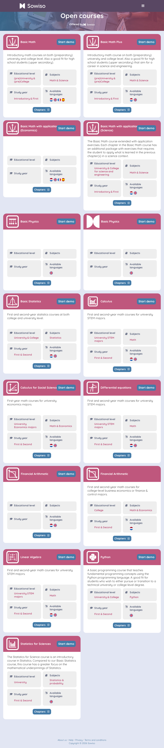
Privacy (79, 740)
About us (62, 740)
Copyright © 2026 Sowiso (82, 743)
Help (71, 740)
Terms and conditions (95, 740)
